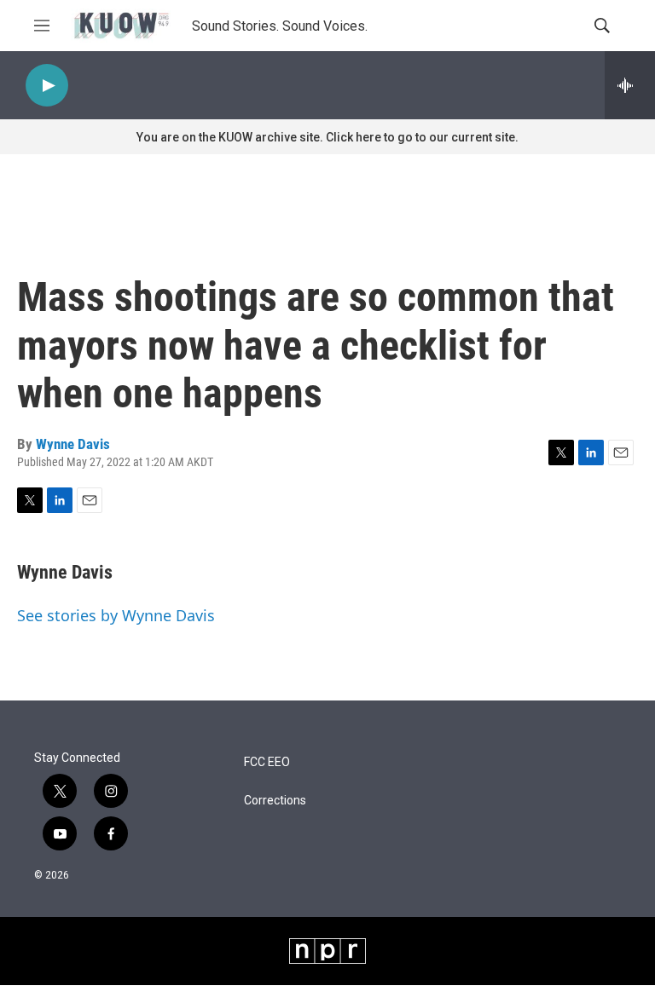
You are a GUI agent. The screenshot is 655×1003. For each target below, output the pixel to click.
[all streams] (630, 85)
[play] (47, 85)
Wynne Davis (73, 444)
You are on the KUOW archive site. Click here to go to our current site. (327, 137)
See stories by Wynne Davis (116, 615)
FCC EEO (267, 762)
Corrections (275, 800)
